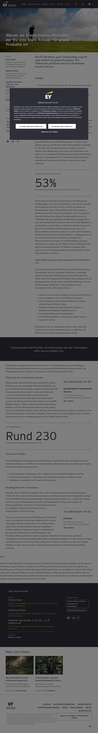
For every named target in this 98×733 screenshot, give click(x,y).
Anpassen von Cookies (49, 132)
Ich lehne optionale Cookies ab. (31, 126)
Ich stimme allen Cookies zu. (62, 126)
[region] (49, 114)
